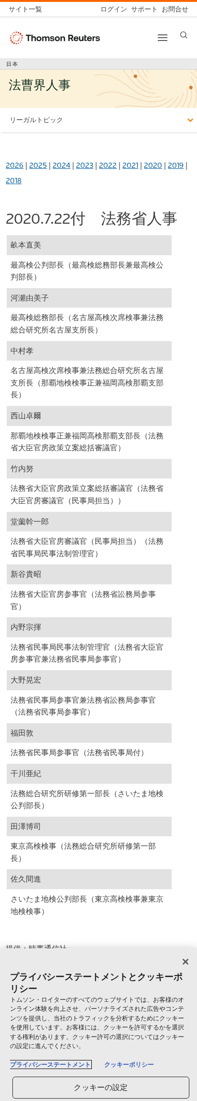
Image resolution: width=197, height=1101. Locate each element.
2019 (176, 165)
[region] (98, 1024)
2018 (14, 180)
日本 (12, 64)
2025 (38, 165)
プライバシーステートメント (50, 1064)
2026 (14, 165)
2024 (61, 165)
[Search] (184, 35)
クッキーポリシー (129, 1064)
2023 (84, 165)
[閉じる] (185, 961)
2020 (153, 165)
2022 (108, 165)
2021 (130, 165)
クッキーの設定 (101, 1087)
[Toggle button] (162, 37)
